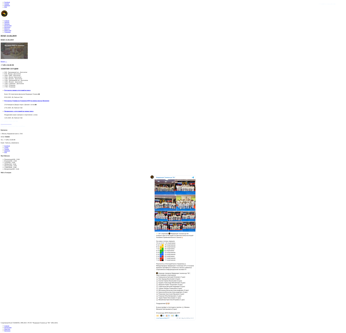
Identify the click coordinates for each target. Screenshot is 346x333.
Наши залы (7, 30)
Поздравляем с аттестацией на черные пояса (18, 111)
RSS (5, 7)
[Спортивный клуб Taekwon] (4, 16)
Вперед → (4, 61)
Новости (7, 29)
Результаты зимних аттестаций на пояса (17, 90)
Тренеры (7, 24)
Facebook (7, 2)
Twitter (6, 147)
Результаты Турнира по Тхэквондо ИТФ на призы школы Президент (26, 101)
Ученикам (7, 32)
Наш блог (7, 329)
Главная (6, 20)
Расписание (8, 25)
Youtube (6, 4)
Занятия (6, 22)
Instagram (7, 5)
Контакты (7, 27)
